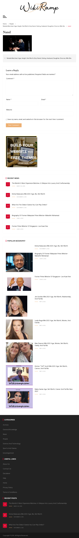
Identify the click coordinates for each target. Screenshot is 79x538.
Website (9, 110)
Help (4, 478)
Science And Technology (12, 444)
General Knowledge (10, 430)
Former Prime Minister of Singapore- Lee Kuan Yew (30, 226)
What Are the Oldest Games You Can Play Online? (29, 205)
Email (43, 100)
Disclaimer (6, 473)
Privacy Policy (8, 488)
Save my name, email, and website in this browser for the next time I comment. (36, 119)
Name (8, 100)
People (5, 439)
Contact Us (7, 469)
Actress (6, 425)
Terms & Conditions (10, 492)
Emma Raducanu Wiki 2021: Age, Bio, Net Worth (28, 194)
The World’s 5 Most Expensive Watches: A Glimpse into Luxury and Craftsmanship (41, 183)
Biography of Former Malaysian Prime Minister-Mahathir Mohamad (35, 215)
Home (5, 483)
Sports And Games (10, 448)
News (5, 434)
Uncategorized (8, 453)
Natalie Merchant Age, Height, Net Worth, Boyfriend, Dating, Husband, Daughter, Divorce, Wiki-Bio (39, 58)
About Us (6, 464)
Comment (10, 79)
